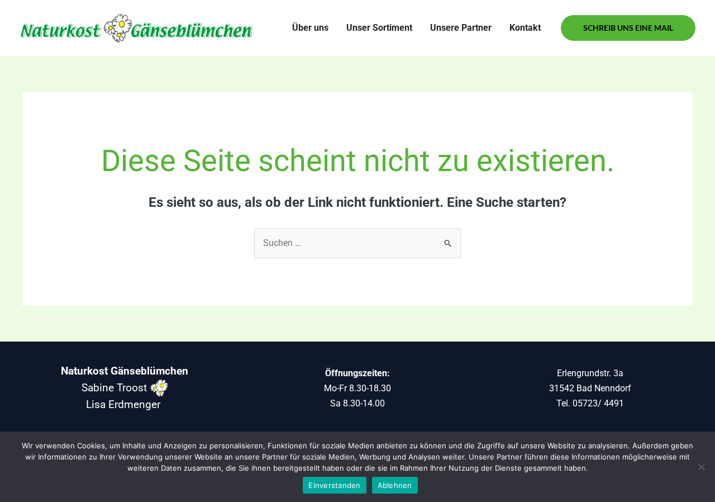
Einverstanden (334, 485)
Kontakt (525, 27)
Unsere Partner (461, 27)
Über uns (310, 27)
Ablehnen (395, 485)
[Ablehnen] (701, 466)
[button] (628, 28)
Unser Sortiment (379, 27)
